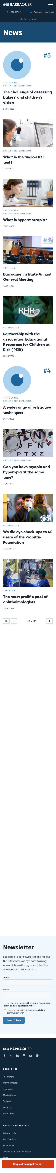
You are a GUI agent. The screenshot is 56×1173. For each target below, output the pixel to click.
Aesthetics (8, 1089)
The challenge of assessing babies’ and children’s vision (27, 97)
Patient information (17, 86)
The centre (10, 83)
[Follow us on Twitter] (11, 1055)
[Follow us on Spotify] (37, 1055)
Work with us (9, 1145)
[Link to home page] (17, 4)
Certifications (9, 1139)
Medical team (9, 1095)
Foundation (11, 328)
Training (9, 268)
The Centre (8, 1077)
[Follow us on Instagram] (24, 1055)
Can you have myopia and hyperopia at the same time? (26, 472)
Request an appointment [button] (28, 1164)
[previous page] (14, 621)
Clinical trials (9, 1133)
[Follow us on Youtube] (30, 1055)
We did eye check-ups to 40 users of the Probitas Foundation (27, 537)
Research (7, 1107)
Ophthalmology (10, 1083)
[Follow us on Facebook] (4, 1055)
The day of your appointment (17, 1151)
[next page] (49, 621)
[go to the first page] (6, 621)
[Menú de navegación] (50, 4)
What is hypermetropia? (25, 220)
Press (5, 1157)
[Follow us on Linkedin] (17, 1055)
